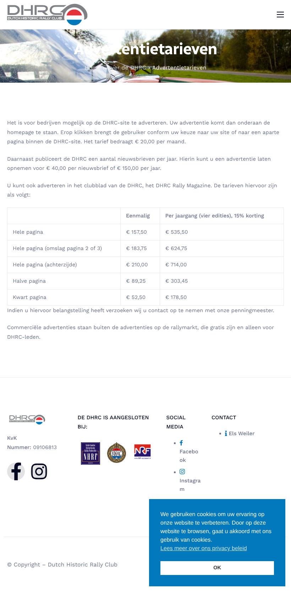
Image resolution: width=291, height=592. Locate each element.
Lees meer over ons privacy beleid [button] (203, 549)
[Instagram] (39, 471)
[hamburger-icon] (280, 14)
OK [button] (217, 568)
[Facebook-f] (16, 471)
